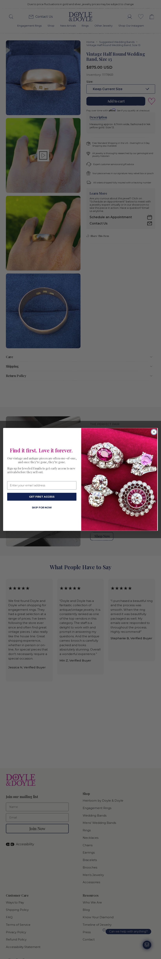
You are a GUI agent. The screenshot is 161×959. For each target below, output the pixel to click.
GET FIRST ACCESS (41, 496)
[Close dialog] (154, 432)
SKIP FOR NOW (42, 507)
